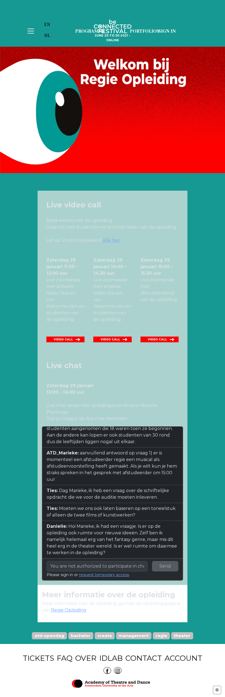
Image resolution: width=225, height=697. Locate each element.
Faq (64, 658)
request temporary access (104, 574)
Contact (143, 658)
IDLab (111, 658)
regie (161, 635)
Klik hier (111, 240)
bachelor (81, 635)
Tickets (38, 658)
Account (183, 658)
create (104, 635)
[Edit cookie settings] (217, 690)
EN (47, 24)
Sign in (167, 31)
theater (182, 635)
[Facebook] (107, 670)
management (134, 635)
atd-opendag (49, 635)
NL (47, 35)
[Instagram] (118, 670)
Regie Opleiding (68, 610)
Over (86, 658)
